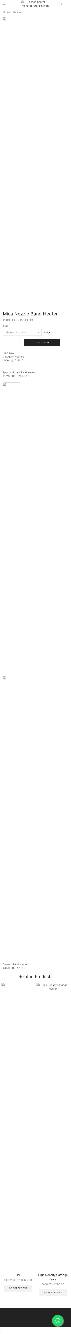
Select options (18, 1288)
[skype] (22, 359)
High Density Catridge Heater (53, 1277)
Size (6, 325)
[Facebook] (12, 359)
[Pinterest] (15, 359)
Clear (47, 332)
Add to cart (44, 342)
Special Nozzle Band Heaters (20, 372)
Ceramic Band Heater (15, 964)
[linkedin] (19, 359)
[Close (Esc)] (0, 1329)
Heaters (18, 12)
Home (6, 12)
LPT (18, 1275)
